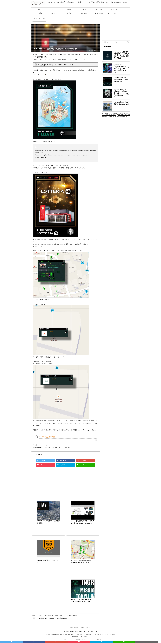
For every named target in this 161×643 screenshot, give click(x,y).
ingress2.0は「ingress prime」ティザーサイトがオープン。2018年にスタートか (121, 68)
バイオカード (56, 447)
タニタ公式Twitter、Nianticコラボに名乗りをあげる (52, 618)
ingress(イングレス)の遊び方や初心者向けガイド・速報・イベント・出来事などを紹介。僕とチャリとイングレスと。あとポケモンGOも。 (80, 634)
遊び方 (39, 9)
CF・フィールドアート (114, 13)
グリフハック (84, 9)
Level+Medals (99, 13)
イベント (54, 9)
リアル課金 (39, 13)
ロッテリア (64, 447)
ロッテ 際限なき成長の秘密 (47, 437)
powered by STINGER (95, 639)
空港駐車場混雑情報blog (118, 116)
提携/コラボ (84, 13)
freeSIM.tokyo (84, 636)
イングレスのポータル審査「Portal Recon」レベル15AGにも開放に (57, 615)
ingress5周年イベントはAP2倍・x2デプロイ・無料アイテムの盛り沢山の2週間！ (121, 93)
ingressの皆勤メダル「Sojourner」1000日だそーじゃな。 (121, 79)
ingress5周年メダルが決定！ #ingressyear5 (121, 103)
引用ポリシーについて (86, 627)
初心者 (69, 9)
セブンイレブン (46, 447)
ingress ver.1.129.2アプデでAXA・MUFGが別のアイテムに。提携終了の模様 (121, 55)
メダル (69, 13)
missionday (38, 447)
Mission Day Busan (38, 75)
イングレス (99, 9)
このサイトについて (74, 627)
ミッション (114, 9)
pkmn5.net (77, 636)
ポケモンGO (54, 13)
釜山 (69, 447)
